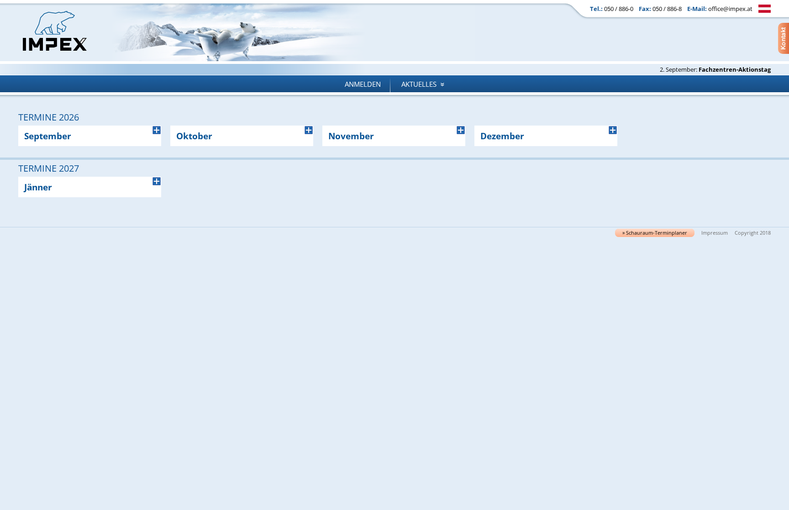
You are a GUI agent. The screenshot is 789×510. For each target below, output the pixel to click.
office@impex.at (730, 9)
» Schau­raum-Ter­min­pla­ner (654, 233)
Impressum (714, 233)
